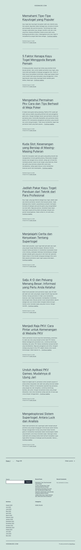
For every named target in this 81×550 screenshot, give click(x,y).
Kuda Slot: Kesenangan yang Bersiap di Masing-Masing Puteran (38, 147)
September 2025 (10, 527)
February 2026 (9, 517)
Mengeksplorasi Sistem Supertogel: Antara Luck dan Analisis (38, 417)
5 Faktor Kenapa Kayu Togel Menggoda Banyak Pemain (39, 59)
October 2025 (9, 525)
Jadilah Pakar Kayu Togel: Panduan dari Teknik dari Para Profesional (39, 191)
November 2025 (10, 523)
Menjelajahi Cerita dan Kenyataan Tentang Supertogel (37, 237)
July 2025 (8, 531)
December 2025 (10, 521)
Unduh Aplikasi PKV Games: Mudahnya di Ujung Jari (36, 373)
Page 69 (19, 461)
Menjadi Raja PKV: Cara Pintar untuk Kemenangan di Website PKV (39, 329)
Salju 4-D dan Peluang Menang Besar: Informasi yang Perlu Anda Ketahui (39, 283)
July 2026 (8, 507)
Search (8, 479)
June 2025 (8, 533)
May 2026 (8, 511)
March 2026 (9, 515)
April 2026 (8, 513)
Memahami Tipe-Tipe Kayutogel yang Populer (43, 483)
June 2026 (8, 509)
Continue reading (52, 36)
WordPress (72, 544)
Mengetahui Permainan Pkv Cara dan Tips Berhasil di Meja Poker (40, 103)
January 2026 (9, 519)
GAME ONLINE (33, 42)
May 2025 (8, 535)
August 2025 (9, 529)
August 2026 (9, 505)
